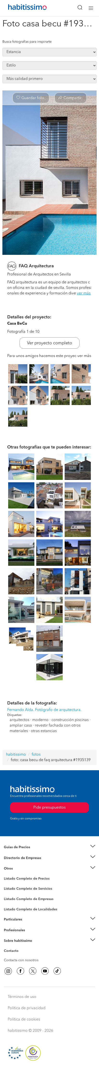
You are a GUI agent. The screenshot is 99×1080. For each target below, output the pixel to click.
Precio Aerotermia (18, 857)
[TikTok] (57, 971)
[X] (32, 971)
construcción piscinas (70, 720)
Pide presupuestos (49, 1072)
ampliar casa (21, 726)
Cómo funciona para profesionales (30, 936)
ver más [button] (84, 293)
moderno (40, 720)
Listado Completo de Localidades (30, 909)
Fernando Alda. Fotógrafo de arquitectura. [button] (44, 710)
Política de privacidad (26, 1008)
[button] (49, 847)
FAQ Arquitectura (36, 266)
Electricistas (13, 897)
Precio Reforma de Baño (22, 853)
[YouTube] (45, 971)
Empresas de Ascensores (23, 863)
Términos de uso (22, 997)
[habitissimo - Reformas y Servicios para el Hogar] (21, 8)
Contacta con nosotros (21, 960)
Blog (7, 874)
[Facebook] (20, 971)
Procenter (11, 889)
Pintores (10, 892)
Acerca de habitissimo (21, 947)
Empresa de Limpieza (20, 868)
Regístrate (11, 930)
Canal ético (12, 951)
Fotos (8, 884)
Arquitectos (13, 907)
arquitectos (19, 720)
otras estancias (44, 731)
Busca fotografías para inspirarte (27, 41)
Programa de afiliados (20, 956)
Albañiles (11, 902)
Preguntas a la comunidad (23, 879)
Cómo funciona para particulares (29, 925)
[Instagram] (8, 971)
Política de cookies (24, 1019)
